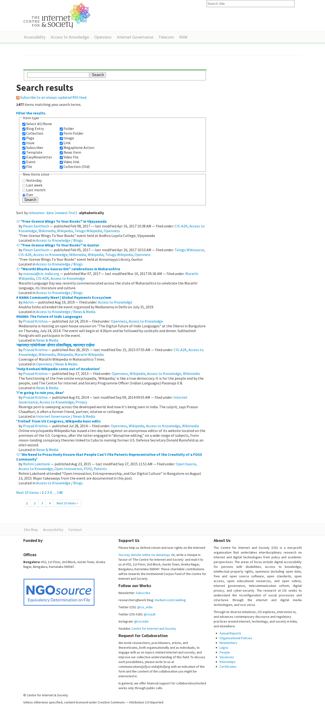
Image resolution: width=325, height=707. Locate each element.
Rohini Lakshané (37, 464)
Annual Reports (230, 633)
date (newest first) (61, 212)
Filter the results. (31, 113)
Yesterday (34, 180)
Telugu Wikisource (189, 249)
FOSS (88, 468)
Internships (228, 662)
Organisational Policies (236, 638)
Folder (69, 128)
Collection (34, 133)
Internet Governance (135, 37)
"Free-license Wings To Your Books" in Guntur (60, 245)
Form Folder (74, 133)
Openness (103, 37)
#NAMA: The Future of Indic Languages (49, 316)
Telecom (166, 37)
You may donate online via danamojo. (144, 555)
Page (30, 138)
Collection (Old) (77, 166)
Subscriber (34, 147)
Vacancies (227, 657)
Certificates (228, 666)
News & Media (84, 311)
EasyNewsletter (39, 157)
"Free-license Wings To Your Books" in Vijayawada (64, 221)
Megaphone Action (79, 147)
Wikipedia (65, 230)
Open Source (186, 464)
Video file (71, 157)
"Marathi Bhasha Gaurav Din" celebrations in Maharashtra (70, 268)
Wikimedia (47, 230)
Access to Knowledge (70, 37)
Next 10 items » (29, 492)
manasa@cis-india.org (41, 273)
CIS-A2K (181, 226)
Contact (75, 529)
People (225, 652)
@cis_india (145, 607)
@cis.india (141, 621)
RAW (183, 37)
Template (34, 152)
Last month (35, 189)
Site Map (31, 529)
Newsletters (228, 643)
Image (69, 138)
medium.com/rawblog (170, 600)
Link (67, 142)
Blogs (78, 240)
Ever (29, 194)
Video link (71, 161)
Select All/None (39, 123)
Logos (224, 647)
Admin (28, 302)
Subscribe (143, 593)
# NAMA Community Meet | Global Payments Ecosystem (63, 297)
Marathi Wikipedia (89, 354)
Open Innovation (68, 468)
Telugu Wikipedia (88, 230)
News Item (72, 152)
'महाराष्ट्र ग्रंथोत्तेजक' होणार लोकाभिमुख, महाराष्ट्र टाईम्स (55, 345)
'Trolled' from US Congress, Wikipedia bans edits (58, 421)
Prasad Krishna (35, 321)
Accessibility (34, 37)
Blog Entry (35, 128)
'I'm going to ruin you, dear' (40, 392)
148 (60, 492)
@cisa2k (150, 614)
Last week (34, 185)
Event (31, 161)
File (29, 166)
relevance (36, 212)
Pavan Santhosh (36, 226)
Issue (30, 142)
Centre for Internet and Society (154, 628)
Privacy (81, 402)
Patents (100, 468)
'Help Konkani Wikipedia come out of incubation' (58, 368)
